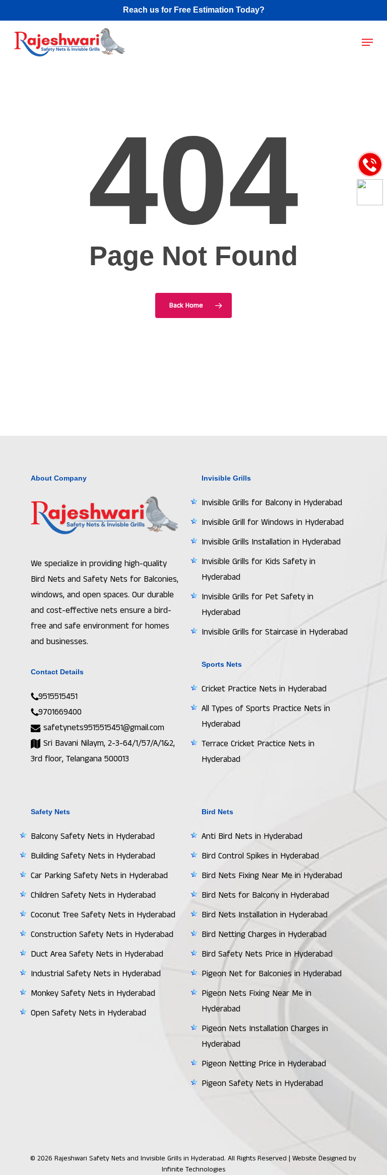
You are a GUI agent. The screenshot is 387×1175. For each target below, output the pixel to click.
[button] (367, 42)
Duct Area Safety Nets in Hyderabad (97, 954)
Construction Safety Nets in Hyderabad (102, 934)
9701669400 (60, 712)
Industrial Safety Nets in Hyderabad (96, 974)
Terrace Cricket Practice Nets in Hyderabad (258, 751)
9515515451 (58, 696)
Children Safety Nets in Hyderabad (93, 895)
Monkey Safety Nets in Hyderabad (93, 993)
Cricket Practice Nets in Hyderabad (264, 689)
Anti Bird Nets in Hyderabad (252, 836)
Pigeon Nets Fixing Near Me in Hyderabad (256, 1001)
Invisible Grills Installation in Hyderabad (271, 542)
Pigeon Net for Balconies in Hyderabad (272, 974)
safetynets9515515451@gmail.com (102, 728)
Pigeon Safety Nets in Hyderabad (262, 1083)
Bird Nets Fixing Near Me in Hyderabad (272, 876)
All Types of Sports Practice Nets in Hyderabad (266, 716)
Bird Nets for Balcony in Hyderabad (265, 895)
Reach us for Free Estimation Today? (194, 10)
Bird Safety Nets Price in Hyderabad (267, 954)
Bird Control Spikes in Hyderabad (260, 856)
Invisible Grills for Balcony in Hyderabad (272, 503)
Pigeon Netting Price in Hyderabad (264, 1064)
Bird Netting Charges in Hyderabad (264, 934)
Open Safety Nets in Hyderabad (88, 1013)
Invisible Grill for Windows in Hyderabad (273, 522)
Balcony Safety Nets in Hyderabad (93, 836)
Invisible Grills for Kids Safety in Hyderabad (258, 569)
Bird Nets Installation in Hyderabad (265, 915)
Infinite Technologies (193, 1169)
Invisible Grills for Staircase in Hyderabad (275, 632)
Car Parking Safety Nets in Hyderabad (99, 876)
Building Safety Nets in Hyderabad (93, 856)
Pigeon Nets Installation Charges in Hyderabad (265, 1036)
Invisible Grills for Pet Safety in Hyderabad (257, 604)
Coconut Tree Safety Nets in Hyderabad (103, 915)
